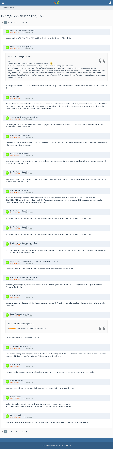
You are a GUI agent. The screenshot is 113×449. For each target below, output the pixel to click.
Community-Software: (56, 445)
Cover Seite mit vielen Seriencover (22, 31)
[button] (3, 3)
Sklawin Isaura (15, 296)
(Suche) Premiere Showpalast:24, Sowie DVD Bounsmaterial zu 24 (33, 261)
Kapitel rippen (15, 96)
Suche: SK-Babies (16, 381)
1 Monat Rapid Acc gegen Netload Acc (24, 117)
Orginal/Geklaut (15, 397)
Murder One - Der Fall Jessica (20, 47)
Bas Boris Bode (16, 415)
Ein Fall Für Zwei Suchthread (20, 154)
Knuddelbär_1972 (15, 33)
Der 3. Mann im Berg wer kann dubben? (24, 243)
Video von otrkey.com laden (20, 135)
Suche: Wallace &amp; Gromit (20, 314)
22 (23, 22)
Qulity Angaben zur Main (19, 190)
